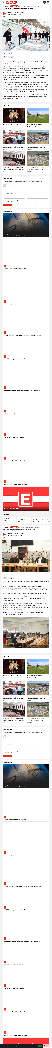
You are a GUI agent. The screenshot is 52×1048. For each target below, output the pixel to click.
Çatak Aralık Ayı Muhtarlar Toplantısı (14, 437)
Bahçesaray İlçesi (8, 304)
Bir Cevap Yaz (8, 178)
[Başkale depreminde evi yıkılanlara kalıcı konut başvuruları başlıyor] (26, 376)
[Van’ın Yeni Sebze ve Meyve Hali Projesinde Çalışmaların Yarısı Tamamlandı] (38, 161)
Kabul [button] (40, 1046)
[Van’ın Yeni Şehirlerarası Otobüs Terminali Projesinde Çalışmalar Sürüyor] (38, 140)
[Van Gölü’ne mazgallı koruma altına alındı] (26, 349)
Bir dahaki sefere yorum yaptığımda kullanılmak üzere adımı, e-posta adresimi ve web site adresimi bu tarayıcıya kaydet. (26, 201)
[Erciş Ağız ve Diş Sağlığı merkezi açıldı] (26, 404)
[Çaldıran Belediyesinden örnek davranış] (26, 254)
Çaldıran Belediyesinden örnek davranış (15, 268)
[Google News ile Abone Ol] (7, 53)
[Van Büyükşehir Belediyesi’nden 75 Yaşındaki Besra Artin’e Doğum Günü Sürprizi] (14, 140)
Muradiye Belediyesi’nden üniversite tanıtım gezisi (17, 484)
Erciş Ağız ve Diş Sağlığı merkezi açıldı (14, 414)
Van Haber (9, 12)
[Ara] (44, 2)
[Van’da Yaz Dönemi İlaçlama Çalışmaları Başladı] (38, 118)
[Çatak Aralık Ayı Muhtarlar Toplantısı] (26, 427)
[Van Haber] (11, 2)
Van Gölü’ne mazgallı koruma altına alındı (15, 359)
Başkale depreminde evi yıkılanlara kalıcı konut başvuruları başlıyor (22, 390)
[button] (48, 2)
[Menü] (4, 2)
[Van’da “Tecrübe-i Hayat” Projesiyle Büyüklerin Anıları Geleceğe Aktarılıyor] (14, 161)
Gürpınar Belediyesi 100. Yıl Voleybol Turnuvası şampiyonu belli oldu (22, 335)
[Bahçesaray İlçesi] (26, 288)
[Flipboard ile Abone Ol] (13, 53)
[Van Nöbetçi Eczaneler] (26, 499)
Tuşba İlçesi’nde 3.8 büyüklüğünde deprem (15, 235)
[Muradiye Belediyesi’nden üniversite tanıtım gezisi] (26, 474)
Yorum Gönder (7, 205)
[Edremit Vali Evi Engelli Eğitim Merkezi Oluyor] (26, 451)
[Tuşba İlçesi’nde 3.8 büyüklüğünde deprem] (26, 225)
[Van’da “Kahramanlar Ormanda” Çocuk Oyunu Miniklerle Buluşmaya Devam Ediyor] (14, 118)
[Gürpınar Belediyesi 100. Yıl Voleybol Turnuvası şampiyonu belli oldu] (26, 321)
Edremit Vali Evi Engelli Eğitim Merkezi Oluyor (16, 461)
